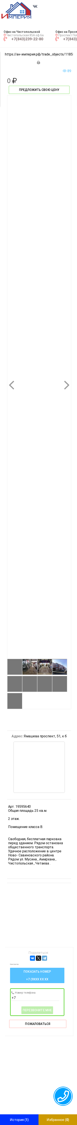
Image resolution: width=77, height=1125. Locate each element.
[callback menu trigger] (63, 1096)
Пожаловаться (37, 1024)
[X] (38, 958)
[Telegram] (44, 958)
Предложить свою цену (39, 90)
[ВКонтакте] (32, 958)
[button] (20, 10)
